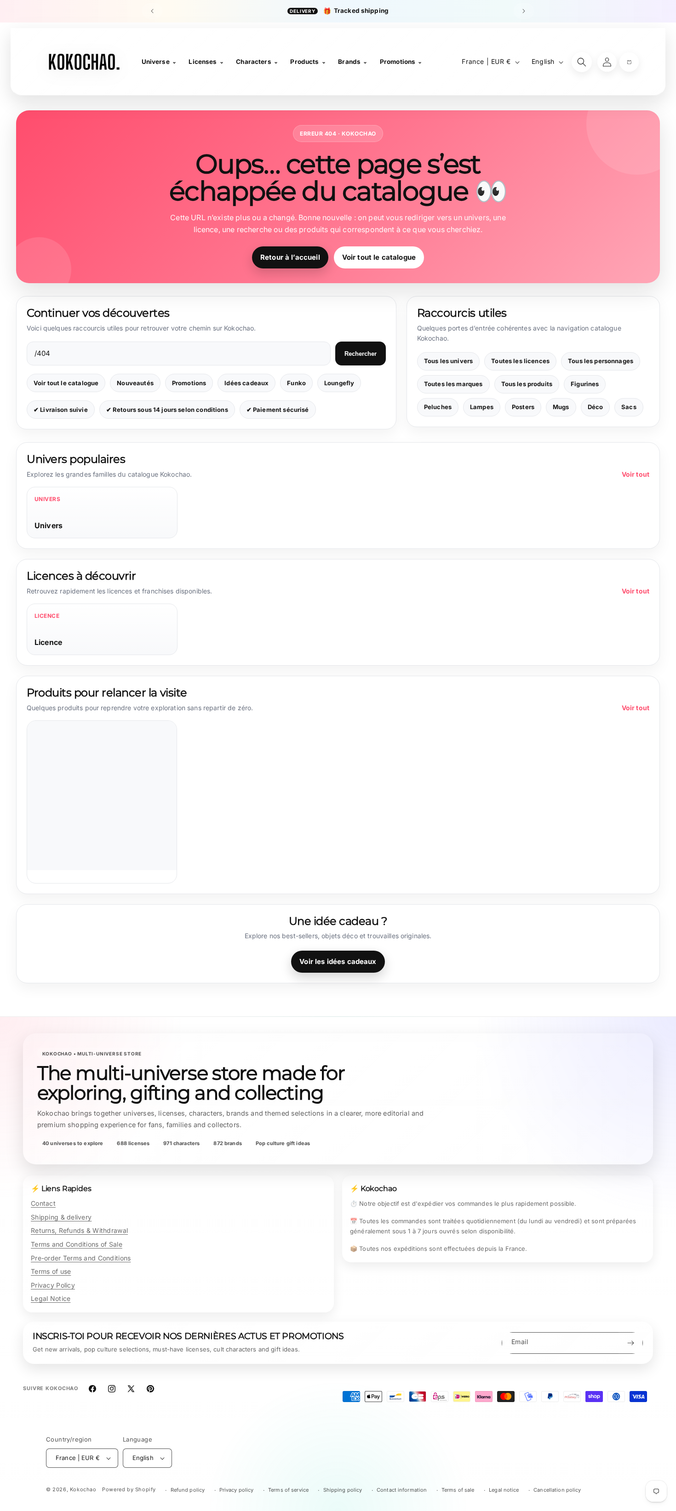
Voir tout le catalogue (379, 257)
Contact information (402, 1490)
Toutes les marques (453, 384)
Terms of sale (458, 1490)
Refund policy (188, 1490)
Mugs (561, 407)
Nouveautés (135, 383)
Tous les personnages (600, 361)
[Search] (582, 62)
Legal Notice (50, 1298)
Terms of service (288, 1490)
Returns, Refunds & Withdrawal (79, 1230)
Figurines (585, 384)
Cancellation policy (557, 1490)
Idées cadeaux (246, 383)
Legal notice (504, 1490)
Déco (595, 407)
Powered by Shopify (129, 1489)
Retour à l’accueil (290, 257)
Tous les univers (448, 361)
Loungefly (339, 383)
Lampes (481, 407)
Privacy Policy (53, 1285)
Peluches (438, 407)
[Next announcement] (524, 11)
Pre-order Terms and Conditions (81, 1258)
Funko (296, 383)
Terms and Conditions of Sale (76, 1244)
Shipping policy (342, 1490)
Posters (523, 407)
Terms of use (51, 1271)
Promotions (189, 383)
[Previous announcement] (152, 11)
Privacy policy (236, 1490)
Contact (43, 1203)
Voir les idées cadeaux (337, 961)
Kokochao (83, 1489)
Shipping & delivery (61, 1217)
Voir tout (635, 474)
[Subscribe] (630, 1343)
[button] (629, 62)
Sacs (628, 407)
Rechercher (360, 353)
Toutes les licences (520, 361)
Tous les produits (527, 384)
